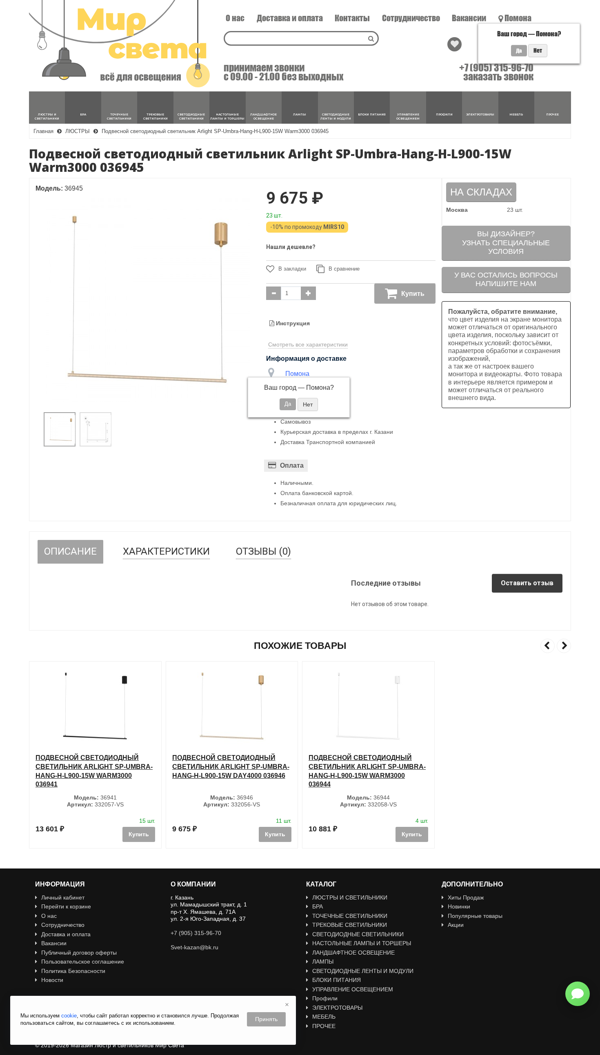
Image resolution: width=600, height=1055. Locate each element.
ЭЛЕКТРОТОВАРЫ (337, 1007)
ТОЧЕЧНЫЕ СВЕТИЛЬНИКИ (349, 916)
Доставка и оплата (290, 18)
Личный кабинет (62, 897)
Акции (456, 925)
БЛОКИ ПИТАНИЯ (336, 980)
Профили (325, 998)
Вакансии (469, 18)
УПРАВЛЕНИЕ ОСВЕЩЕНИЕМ (352, 989)
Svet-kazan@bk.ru (194, 947)
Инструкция (292, 323)
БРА (317, 906)
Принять (266, 1019)
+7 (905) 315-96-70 (496, 67)
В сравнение (344, 269)
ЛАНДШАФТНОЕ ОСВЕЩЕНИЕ (353, 952)
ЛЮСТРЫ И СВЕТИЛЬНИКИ (349, 897)
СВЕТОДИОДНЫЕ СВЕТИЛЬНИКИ (358, 934)
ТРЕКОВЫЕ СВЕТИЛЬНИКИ (349, 925)
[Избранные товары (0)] (454, 44)
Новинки (459, 906)
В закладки (292, 269)
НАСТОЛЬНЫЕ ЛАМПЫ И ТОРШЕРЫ (361, 943)
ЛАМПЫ (322, 961)
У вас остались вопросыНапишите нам (506, 279)
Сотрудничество (411, 18)
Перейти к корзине (66, 906)
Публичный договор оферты (79, 952)
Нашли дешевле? (291, 247)
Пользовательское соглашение (82, 961)
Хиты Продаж (466, 897)
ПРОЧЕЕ (324, 1026)
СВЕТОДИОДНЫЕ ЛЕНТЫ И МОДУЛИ (362, 971)
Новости (52, 980)
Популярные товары (475, 916)
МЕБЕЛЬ (324, 1016)
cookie (69, 1016)
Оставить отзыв (527, 583)
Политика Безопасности (73, 971)
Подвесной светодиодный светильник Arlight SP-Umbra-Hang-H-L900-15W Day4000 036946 (95, 766)
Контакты (352, 18)
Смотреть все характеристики (308, 344)
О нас (235, 18)
